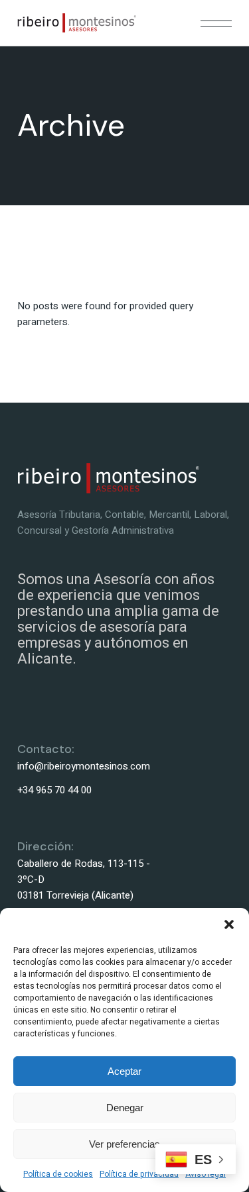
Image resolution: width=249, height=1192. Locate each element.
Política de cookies (58, 1174)
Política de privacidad (139, 1174)
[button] (229, 924)
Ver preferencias (124, 1144)
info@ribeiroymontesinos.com (83, 766)
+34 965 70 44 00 (54, 790)
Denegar (124, 1107)
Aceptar (124, 1071)
